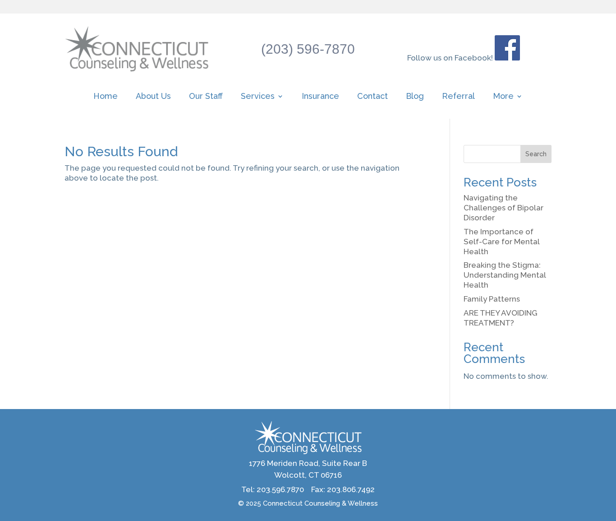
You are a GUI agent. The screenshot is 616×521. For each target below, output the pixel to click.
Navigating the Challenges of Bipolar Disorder (503, 207)
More (503, 97)
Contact (372, 97)
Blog (415, 97)
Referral (458, 97)
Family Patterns (492, 298)
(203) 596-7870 (308, 49)
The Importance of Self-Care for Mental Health (501, 241)
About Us (153, 97)
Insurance (320, 97)
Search (536, 154)
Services (258, 97)
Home (105, 97)
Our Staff (206, 97)
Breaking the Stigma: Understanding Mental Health (505, 274)
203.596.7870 (280, 489)
